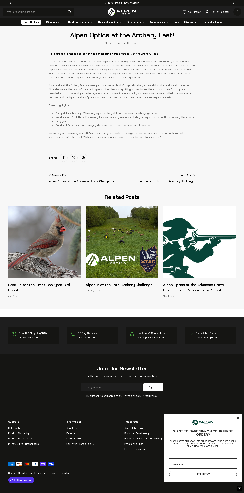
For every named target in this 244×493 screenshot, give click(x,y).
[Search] (69, 12)
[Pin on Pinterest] (83, 158)
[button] (10, 3)
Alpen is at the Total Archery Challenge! (119, 284)
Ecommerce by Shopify (56, 473)
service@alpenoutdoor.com (151, 337)
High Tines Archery (135, 61)
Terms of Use (131, 396)
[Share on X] (74, 158)
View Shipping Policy (29, 337)
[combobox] (38, 12)
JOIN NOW (203, 474)
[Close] (238, 418)
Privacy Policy (149, 396)
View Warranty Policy (207, 337)
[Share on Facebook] (64, 158)
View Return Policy (87, 337)
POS (35, 473)
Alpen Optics (25, 473)
